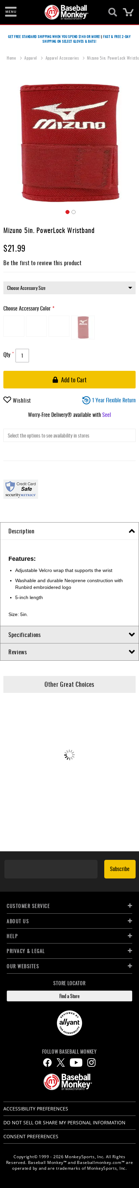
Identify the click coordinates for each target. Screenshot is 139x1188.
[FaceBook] (47, 1062)
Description (21, 531)
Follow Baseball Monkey (69, 1051)
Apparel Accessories (63, 58)
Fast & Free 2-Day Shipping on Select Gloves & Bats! (87, 39)
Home (12, 58)
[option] (13, 326)
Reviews (17, 652)
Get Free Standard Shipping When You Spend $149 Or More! (54, 36)
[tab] (69, 531)
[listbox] (69, 287)
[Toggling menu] (11, 12)
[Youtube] (76, 1062)
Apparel (31, 58)
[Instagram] (91, 1062)
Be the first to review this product (42, 262)
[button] (66, 211)
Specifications (24, 634)
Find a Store (69, 995)
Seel (106, 414)
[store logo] (65, 12)
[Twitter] (61, 1062)
